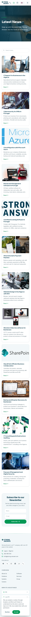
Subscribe (14, 521)
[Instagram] (11, 563)
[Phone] (23, 563)
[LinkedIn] (15, 563)
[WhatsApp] (19, 563)
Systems (4, 579)
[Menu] (27, 2)
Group (18, 579)
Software (19, 573)
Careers (4, 581)
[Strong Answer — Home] (5, 2)
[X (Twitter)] (7, 563)
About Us (4, 573)
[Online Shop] (17, 2)
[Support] (14, 2)
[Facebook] (3, 563)
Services (19, 576)
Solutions (4, 576)
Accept (16, 612)
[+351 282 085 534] (10, 2)
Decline (7, 612)
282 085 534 (7, 553)
